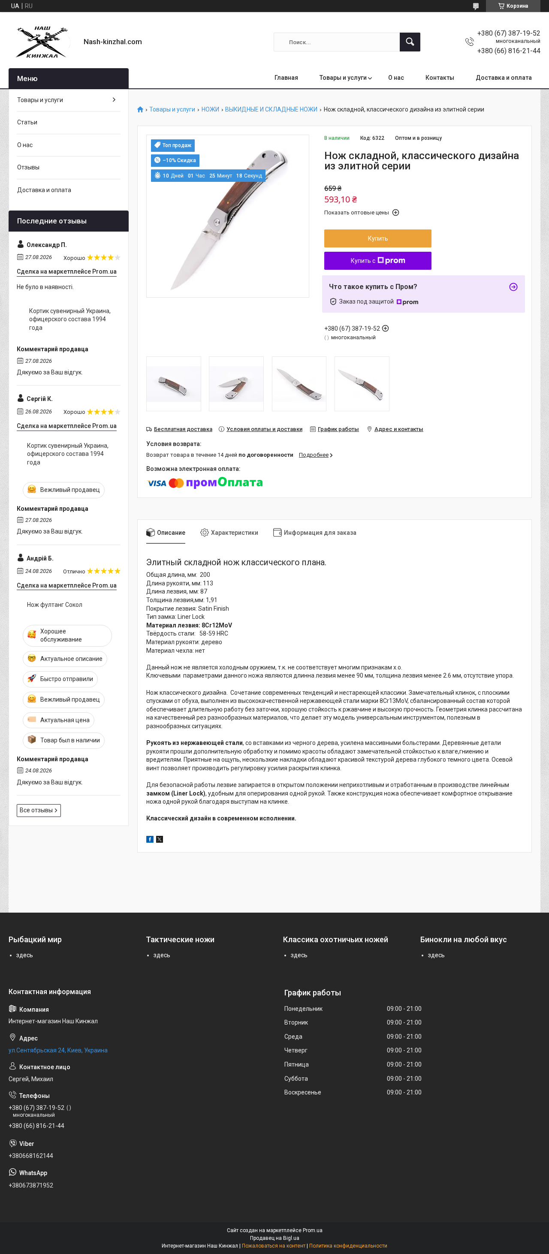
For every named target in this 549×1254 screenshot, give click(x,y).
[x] (159, 840)
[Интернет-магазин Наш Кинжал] (43, 42)
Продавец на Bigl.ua (274, 1238)
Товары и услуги (343, 77)
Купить (378, 238)
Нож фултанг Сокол (54, 604)
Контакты (439, 77)
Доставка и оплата (504, 77)
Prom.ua (313, 1230)
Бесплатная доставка (183, 429)
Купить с (363, 260)
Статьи (27, 122)
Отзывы (28, 167)
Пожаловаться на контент (273, 1246)
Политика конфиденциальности (348, 1246)
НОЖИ (210, 109)
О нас (396, 77)
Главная (286, 77)
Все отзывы (36, 810)
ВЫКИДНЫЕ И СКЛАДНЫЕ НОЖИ (271, 109)
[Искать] (410, 42)
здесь (24, 955)
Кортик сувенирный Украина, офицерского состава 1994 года (70, 319)
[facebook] (150, 840)
